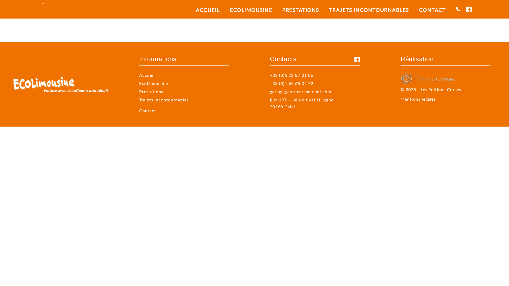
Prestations (300, 10)
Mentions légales (418, 99)
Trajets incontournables (369, 10)
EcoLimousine (251, 10)
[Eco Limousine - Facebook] (469, 9)
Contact (432, 10)
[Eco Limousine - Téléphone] (458, 9)
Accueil (208, 10)
